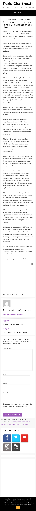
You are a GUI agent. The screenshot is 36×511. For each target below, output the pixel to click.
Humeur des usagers (17, 294)
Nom (5, 374)
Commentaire (7, 348)
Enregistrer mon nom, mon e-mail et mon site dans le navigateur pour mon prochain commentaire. (17, 406)
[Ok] (34, 504)
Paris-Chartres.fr (18, 4)
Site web (6, 392)
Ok (18, 507)
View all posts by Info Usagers (13, 314)
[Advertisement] (17, 278)
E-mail (5, 383)
